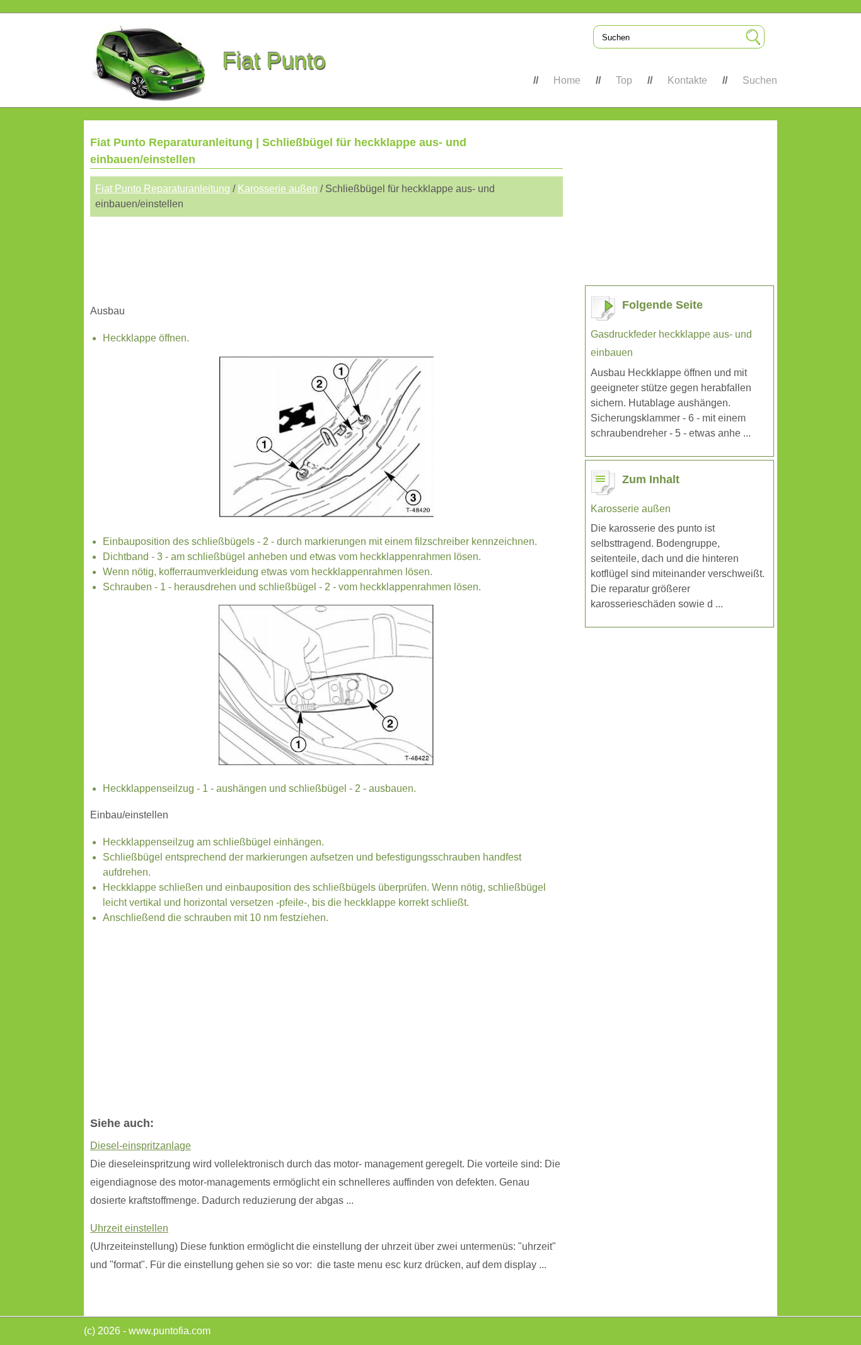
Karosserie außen (278, 188)
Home (567, 80)
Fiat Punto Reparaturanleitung (162, 188)
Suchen (760, 80)
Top (624, 80)
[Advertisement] (326, 254)
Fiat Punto (274, 61)
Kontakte (687, 80)
